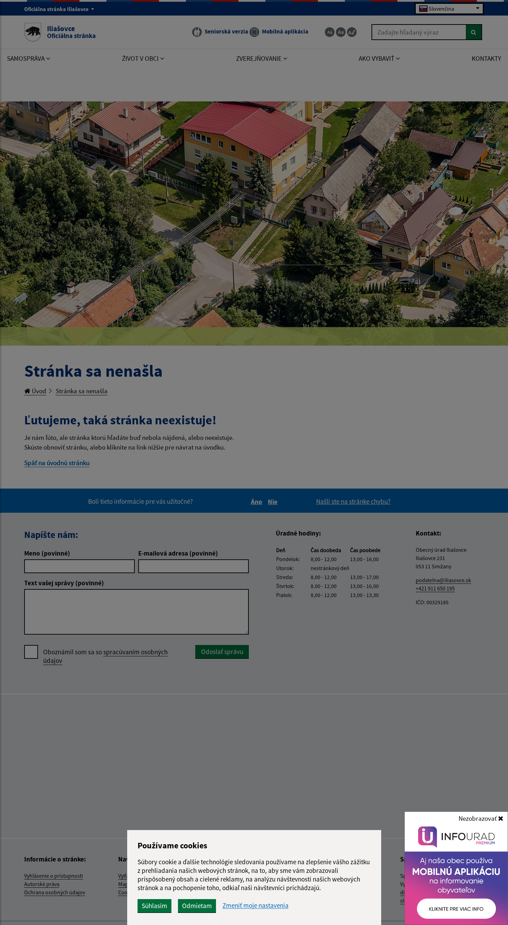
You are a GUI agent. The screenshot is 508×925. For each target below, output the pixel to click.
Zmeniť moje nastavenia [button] (256, 905)
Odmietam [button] (197, 906)
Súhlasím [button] (154, 906)
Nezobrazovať (478, 818)
